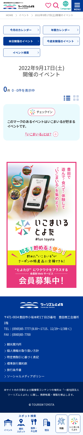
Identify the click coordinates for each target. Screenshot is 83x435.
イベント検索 (21, 52)
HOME (9, 15)
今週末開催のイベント (60, 41)
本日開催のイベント (21, 41)
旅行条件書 (14, 370)
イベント (24, 15)
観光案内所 (14, 344)
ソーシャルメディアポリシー (25, 376)
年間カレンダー (60, 30)
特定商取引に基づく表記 (23, 357)
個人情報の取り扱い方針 (23, 351)
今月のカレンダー (21, 30)
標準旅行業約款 (17, 363)
